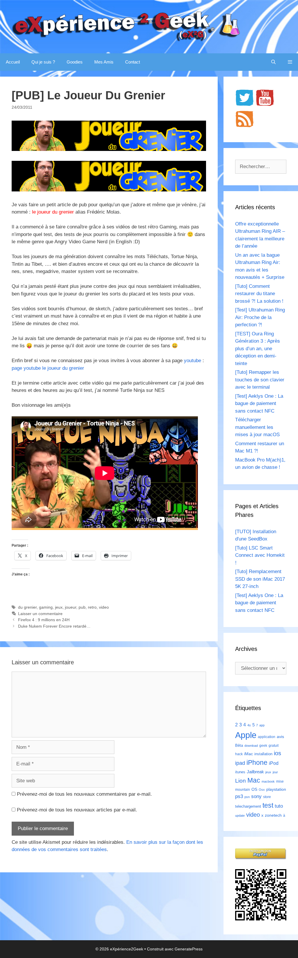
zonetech (273, 815)
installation (263, 754)
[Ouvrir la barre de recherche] (273, 62)
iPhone (256, 762)
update (240, 815)
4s (249, 725)
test (267, 805)
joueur (70, 607)
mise (280, 781)
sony (256, 796)
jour (275, 772)
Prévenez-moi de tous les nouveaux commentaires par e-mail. (84, 794)
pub (82, 607)
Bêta (239, 745)
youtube (192, 360)
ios (277, 753)
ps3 (239, 796)
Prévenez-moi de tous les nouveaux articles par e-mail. (77, 810)
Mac (253, 780)
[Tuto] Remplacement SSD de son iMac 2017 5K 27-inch (260, 579)
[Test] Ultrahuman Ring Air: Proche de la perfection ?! (260, 317)
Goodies (75, 61)
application (266, 737)
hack (239, 754)
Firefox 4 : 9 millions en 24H (44, 619)
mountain (242, 790)
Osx (262, 789)
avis (280, 736)
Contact (132, 61)
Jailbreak (255, 771)
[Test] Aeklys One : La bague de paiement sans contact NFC (259, 403)
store (267, 797)
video (104, 607)
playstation (276, 789)
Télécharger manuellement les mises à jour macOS (257, 427)
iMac (248, 753)
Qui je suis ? (43, 61)
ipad (240, 763)
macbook (268, 781)
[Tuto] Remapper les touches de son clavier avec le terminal (259, 379)
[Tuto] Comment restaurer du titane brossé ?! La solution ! (259, 293)
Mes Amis (103, 61)
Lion (240, 780)
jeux (59, 607)
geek (263, 746)
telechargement (248, 806)
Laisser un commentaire (40, 613)
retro (92, 607)
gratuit (274, 746)
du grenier (27, 607)
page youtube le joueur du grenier (48, 368)
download (251, 745)
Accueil (13, 61)
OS (254, 789)
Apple (245, 735)
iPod (274, 763)
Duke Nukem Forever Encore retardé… (54, 626)
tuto (279, 806)
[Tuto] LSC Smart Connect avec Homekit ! (260, 555)
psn (247, 797)
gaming (46, 607)
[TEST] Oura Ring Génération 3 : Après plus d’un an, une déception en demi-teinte (257, 348)
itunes (240, 772)
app (262, 725)
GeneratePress (189, 949)
